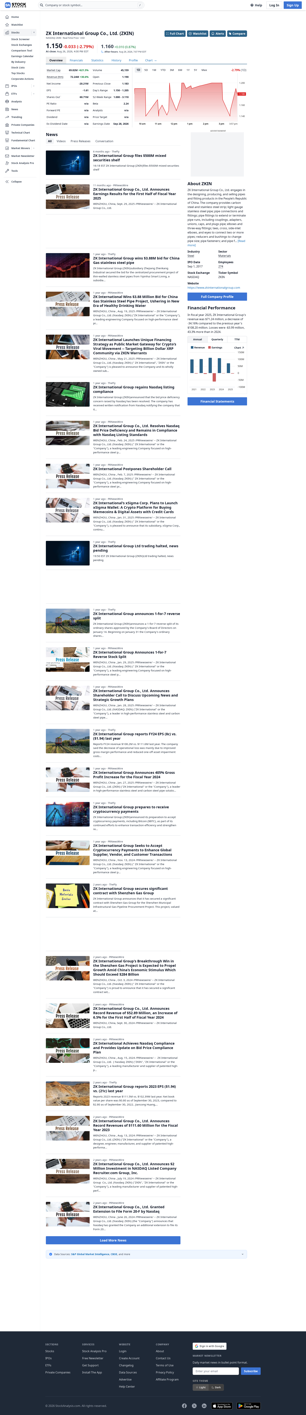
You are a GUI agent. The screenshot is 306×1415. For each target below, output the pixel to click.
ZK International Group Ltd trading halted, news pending (135, 548)
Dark (218, 1387)
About (160, 1351)
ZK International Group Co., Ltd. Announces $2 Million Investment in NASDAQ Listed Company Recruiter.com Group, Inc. (134, 1168)
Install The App (92, 1372)
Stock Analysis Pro (94, 1351)
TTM (237, 339)
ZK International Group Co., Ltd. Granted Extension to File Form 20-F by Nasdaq (129, 1209)
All (50, 141)
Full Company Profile (217, 296)
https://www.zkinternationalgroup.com (214, 288)
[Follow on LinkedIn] (204, 1406)
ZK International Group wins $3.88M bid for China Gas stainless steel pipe (136, 260)
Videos (61, 141)
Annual (197, 339)
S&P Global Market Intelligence (90, 1254)
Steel (191, 256)
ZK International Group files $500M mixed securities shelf (129, 157)
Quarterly (217, 339)
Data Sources (128, 1372)
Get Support (90, 1365)
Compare (239, 34)
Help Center (127, 1386)
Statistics (97, 60)
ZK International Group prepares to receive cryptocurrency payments (131, 809)
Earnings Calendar (22, 56)
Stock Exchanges (21, 45)
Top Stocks (18, 73)
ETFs (48, 1365)
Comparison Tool (21, 50)
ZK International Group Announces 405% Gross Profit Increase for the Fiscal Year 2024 (134, 774)
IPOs (48, 1358)
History (116, 60)
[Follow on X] (194, 1406)
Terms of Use (165, 1365)
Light (202, 1387)
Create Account (129, 1358)
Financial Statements (217, 401)
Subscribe (251, 1371)
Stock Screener (20, 39)
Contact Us (163, 1358)
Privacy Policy (165, 1372)
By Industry (18, 61)
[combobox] (91, 5)
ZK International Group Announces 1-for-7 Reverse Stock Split (129, 654)
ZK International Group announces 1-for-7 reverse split (136, 615)
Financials (76, 60)
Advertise (125, 1379)
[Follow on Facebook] (184, 1406)
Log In (274, 5)
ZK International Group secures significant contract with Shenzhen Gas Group (130, 890)
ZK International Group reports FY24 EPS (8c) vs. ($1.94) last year (135, 736)
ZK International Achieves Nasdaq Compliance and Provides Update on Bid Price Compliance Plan (134, 1048)
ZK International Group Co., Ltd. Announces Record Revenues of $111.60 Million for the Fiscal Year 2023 (135, 1125)
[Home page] (15, 5)
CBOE (114, 1254)
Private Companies (57, 1372)
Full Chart (177, 34)
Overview (56, 60)
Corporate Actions (22, 78)
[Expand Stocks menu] (33, 32)
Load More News (113, 1240)
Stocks (49, 1351)
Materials (224, 256)
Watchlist (199, 34)
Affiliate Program (167, 1379)
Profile (133, 60)
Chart (149, 60)
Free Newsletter (92, 1358)
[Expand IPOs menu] (33, 86)
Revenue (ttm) (55, 77)
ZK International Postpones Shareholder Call (132, 468)
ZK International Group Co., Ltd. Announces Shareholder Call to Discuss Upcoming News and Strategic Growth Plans (135, 695)
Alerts (220, 34)
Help (258, 5)
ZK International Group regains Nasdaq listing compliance (133, 389)
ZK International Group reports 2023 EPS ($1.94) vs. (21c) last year (134, 1088)
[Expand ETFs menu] (33, 94)
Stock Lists (18, 67)
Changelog (126, 1365)
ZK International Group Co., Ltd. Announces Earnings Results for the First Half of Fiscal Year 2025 (134, 194)
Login (122, 1351)
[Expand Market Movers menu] (33, 148)
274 (220, 266)
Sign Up (293, 5)
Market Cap (54, 70)
